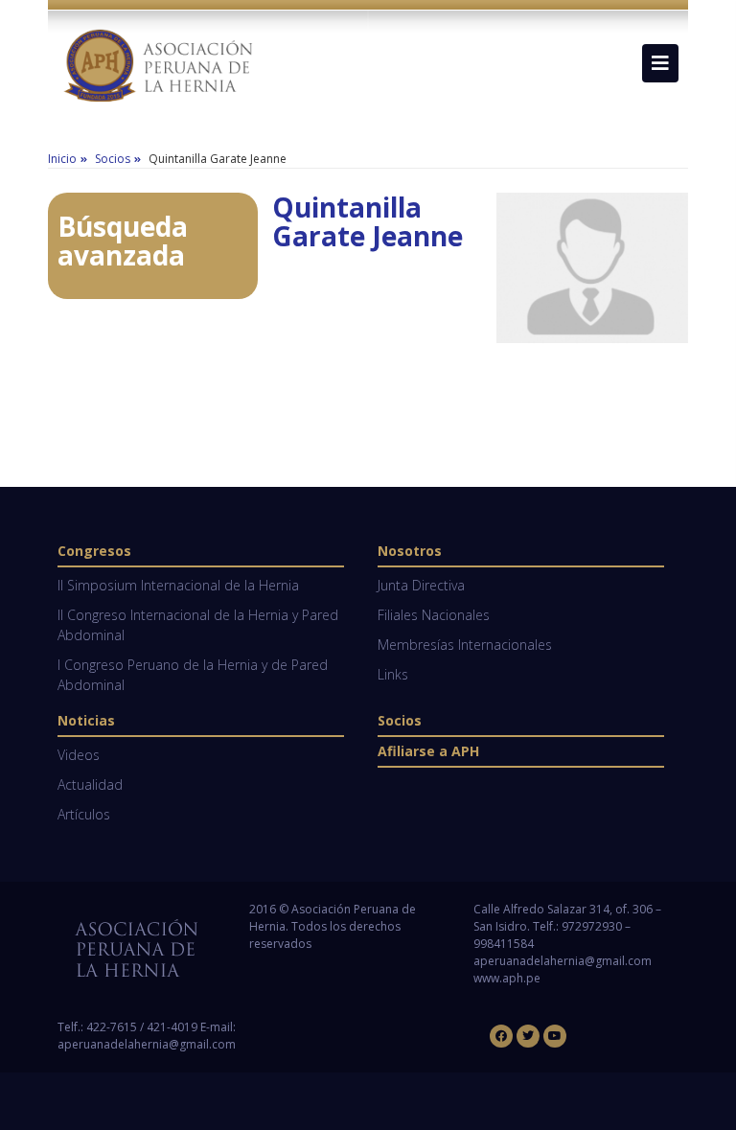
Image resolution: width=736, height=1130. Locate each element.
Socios (400, 720)
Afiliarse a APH (428, 751)
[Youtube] (554, 1036)
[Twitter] (528, 1036)
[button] (660, 63)
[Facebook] (501, 1036)
